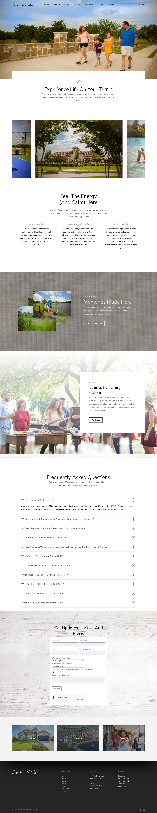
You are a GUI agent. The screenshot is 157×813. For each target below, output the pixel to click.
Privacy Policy (123, 786)
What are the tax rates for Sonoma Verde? (43, 593)
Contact (101, 4)
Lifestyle (46, 4)
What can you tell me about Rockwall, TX (42, 556)
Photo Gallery (89, 4)
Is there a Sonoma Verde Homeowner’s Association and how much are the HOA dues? (64, 546)
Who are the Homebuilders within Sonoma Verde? (46, 565)
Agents (111, 4)
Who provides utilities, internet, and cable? (42, 584)
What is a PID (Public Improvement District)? (43, 602)
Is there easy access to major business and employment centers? (53, 528)
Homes (67, 4)
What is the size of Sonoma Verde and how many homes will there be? (57, 519)
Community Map (124, 778)
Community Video (124, 781)
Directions (121, 776)
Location (57, 4)
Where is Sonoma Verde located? (37, 500)
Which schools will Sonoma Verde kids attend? (44, 537)
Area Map (121, 784)
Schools (77, 4)
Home (63, 776)
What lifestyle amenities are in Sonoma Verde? (44, 574)
